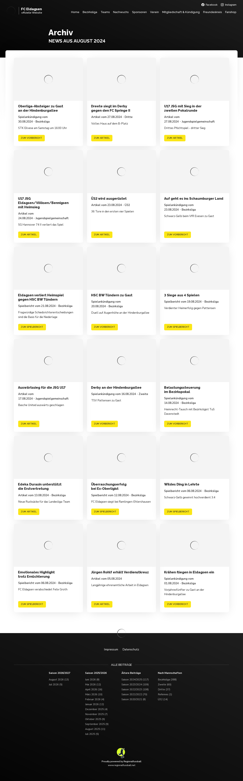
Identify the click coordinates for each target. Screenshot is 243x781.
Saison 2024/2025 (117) (135, 679)
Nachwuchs (121, 12)
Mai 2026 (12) (93, 684)
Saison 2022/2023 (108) (135, 689)
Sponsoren (139, 12)
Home (75, 12)
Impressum (111, 649)
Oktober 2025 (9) (95, 719)
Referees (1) (165, 694)
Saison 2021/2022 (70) (134, 694)
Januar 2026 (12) (94, 704)
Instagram (230, 4)
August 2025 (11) (95, 729)
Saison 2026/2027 (59, 673)
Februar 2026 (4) (94, 699)
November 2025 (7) (96, 714)
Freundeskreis (212, 12)
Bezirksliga (90, 12)
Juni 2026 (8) (92, 679)
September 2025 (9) (97, 724)
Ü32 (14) (163, 699)
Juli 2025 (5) (92, 734)
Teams (105, 12)
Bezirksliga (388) (167, 679)
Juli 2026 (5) (55, 684)
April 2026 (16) (93, 689)
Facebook (212, 4)
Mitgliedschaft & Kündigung (181, 12)
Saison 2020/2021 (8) (134, 699)
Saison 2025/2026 (96, 673)
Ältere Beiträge (131, 673)
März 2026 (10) (93, 694)
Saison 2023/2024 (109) (135, 684)
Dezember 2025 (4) (96, 709)
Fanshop (230, 12)
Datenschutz (130, 649)
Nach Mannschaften (170, 673)
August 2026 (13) (59, 679)
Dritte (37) (164, 689)
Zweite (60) (164, 684)
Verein (154, 12)
